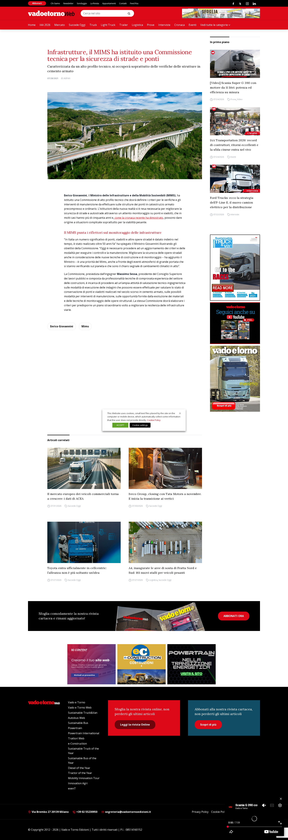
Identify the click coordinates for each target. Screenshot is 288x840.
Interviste (164, 25)
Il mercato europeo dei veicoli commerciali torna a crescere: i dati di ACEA (83, 496)
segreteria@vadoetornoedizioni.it (127, 812)
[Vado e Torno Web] (51, 13)
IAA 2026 (45, 25)
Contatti (123, 3)
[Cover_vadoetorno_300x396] (235, 379)
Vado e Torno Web (80, 707)
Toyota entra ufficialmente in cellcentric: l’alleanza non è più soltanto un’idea (77, 570)
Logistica (137, 25)
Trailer (123, 25)
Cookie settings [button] (140, 425)
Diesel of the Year (79, 768)
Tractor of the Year (80, 773)
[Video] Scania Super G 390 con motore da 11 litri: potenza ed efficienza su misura (233, 87)
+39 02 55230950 (86, 812)
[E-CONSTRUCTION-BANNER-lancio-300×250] (141, 664)
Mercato (59, 25)
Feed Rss (134, 3)
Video (239, 99)
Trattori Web (76, 738)
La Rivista (94, 3)
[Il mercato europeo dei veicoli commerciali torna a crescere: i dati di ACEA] (84, 468)
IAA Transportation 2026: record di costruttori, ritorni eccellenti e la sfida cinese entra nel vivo (234, 144)
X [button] (180, 413)
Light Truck (108, 25)
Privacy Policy (200, 812)
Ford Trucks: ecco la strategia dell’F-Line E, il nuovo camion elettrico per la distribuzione (231, 202)
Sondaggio (82, 3)
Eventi (192, 25)
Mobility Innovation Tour (84, 778)
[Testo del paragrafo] (221, 13)
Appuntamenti (109, 3)
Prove (150, 25)
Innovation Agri (78, 783)
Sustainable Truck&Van (82, 713)
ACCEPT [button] (120, 425)
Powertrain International (83, 733)
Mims (85, 326)
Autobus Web (76, 718)
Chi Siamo (55, 3)
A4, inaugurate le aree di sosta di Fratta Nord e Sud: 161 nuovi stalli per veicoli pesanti (163, 570)
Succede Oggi (77, 25)
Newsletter (68, 3)
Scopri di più (208, 724)
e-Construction (77, 743)
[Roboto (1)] (235, 323)
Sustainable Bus (78, 723)
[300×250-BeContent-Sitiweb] (91, 664)
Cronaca (179, 25)
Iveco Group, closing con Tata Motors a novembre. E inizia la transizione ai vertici (165, 496)
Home (32, 25)
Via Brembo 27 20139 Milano (50, 812)
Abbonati (37, 3)
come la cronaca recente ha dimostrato (138, 218)
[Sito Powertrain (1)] (191, 664)
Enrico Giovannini (61, 326)
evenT (72, 788)
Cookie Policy (219, 812)
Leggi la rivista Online (135, 724)
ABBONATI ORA (234, 616)
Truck (93, 25)
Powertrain (75, 728)
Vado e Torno (76, 702)
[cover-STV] (235, 268)
